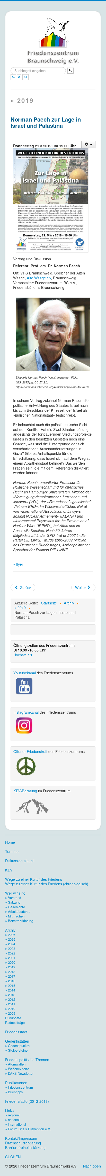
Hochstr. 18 (22, 654)
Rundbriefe (13, 1017)
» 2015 (10, 985)
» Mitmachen (14, 916)
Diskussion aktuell (19, 860)
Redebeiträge (15, 1022)
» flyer (18, 564)
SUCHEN (13, 1156)
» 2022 (10, 953)
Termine (12, 851)
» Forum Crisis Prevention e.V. (28, 1128)
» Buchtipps (14, 1091)
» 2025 (10, 939)
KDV (9, 870)
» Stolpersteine (16, 1050)
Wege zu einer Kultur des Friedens (33, 879)
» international (15, 1124)
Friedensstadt (16, 1032)
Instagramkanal (26, 712)
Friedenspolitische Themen (27, 1059)
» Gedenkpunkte (17, 1045)
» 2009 (10, 1013)
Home (10, 842)
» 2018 (10, 971)
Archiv (10, 930)
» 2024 (10, 943)
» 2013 (10, 994)
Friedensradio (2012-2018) (27, 1101)
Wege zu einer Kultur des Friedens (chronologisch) (46, 883)
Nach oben (92, 1166)
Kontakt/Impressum (21, 1138)
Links (9, 1110)
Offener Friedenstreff (30, 751)
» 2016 (10, 980)
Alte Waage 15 (39, 277)
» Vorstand (13, 897)
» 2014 (10, 990)
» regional (12, 1115)
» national (12, 1119)
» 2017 (10, 976)
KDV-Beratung (25, 790)
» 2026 (10, 934)
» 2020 (10, 962)
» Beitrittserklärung (19, 920)
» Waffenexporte (17, 1068)
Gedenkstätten (17, 1041)
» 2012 (10, 999)
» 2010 (10, 1008)
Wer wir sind (15, 893)
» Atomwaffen (15, 1064)
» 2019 (10, 966)
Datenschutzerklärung (23, 1143)
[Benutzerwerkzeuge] (88, 144)
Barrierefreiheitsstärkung (25, 1147)
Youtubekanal (24, 672)
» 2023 (10, 948)
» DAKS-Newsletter (19, 1073)
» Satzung (12, 902)
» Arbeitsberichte (17, 911)
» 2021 (10, 957)
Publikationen (16, 1082)
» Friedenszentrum (19, 1087)
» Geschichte (15, 906)
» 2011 (10, 1004)
